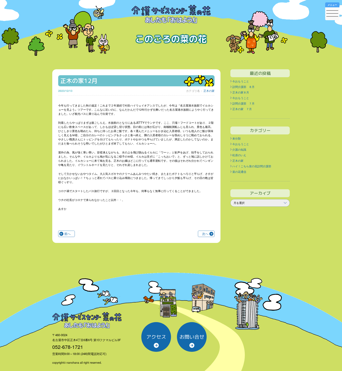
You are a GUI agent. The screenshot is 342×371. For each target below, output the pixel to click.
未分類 (236, 138)
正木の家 (209, 91)
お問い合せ (192, 336)
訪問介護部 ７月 (243, 103)
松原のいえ (239, 155)
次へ (205, 233)
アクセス (156, 336)
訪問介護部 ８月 (243, 87)
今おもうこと (240, 81)
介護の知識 (239, 149)
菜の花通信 (239, 172)
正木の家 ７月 (242, 109)
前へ (67, 233)
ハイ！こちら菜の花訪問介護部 (251, 166)
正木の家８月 (240, 92)
